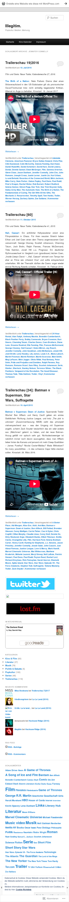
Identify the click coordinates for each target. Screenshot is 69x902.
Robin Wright (39, 832)
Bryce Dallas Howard (42, 160)
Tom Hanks (48, 195)
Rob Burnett (38, 184)
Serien (8, 675)
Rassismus (18, 832)
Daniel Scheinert (28, 166)
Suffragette (38, 565)
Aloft (34, 525)
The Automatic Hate (31, 189)
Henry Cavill (17, 542)
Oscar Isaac (30, 827)
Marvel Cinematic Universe (17, 551)
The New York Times (37, 861)
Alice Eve (27, 525)
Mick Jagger (24, 359)
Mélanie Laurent (22, 554)
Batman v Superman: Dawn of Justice (30, 527)
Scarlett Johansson (48, 365)
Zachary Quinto (27, 198)
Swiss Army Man (13, 189)
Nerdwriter (56, 823)
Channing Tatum (19, 342)
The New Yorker (16, 861)
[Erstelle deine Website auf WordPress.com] (34, 3)
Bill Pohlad (48, 528)
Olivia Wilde (36, 359)
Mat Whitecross (38, 551)
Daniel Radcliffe (12, 166)
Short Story (13, 847)
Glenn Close (10, 172)
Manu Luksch (57, 353)
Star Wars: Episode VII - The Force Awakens (24, 852)
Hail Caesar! (26, 348)
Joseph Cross (20, 175)
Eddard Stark (11, 783)
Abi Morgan (16, 525)
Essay (49, 783)
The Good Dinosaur (49, 371)
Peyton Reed (40, 557)
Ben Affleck (36, 528)
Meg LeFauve (11, 359)
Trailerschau (27, 158)
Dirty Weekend (12, 536)
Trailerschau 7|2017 (41, 690)
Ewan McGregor (33, 169)
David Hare (42, 166)
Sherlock (17, 368)
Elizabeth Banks (33, 536)
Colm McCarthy (27, 163)
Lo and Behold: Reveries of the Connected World (27, 178)
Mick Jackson (57, 178)
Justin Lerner (34, 175)
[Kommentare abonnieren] (6, 754)
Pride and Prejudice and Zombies (26, 362)
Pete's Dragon (11, 184)
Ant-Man (41, 525)
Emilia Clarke (40, 783)
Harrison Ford (38, 539)
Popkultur (10, 672)
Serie (60, 365)
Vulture (39, 867)
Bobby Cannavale (33, 339)
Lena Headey (23, 353)
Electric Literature (26, 783)
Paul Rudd (56, 181)
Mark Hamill (53, 548)
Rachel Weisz (25, 184)
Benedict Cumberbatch (49, 336)
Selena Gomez (11, 186)
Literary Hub (53, 805)
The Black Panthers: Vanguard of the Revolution (33, 369)
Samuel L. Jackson (25, 836)
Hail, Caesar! (12, 232)
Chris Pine (57, 160)
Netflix (9, 827)
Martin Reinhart (28, 356)
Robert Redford (52, 184)
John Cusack (50, 545)
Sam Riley (33, 365)
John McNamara (44, 350)
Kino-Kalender (25, 41)
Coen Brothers (49, 342)
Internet (49, 800)
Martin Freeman (12, 356)
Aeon (20, 770)
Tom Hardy (53, 861)
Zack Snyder (18, 568)
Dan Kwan (55, 163)
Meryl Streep (37, 554)
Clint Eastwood (12, 163)
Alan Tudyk (17, 336)
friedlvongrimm (22, 699)
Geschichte (37, 795)
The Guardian (28, 856)
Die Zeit (51, 779)
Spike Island (17, 562)
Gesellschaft (51, 796)
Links (40, 805)
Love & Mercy (40, 548)
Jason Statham (24, 172)
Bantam (44, 775)
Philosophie (56, 827)
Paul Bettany (48, 359)
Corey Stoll (45, 534)
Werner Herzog (12, 198)
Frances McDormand (53, 345)
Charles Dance (35, 342)
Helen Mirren (39, 348)
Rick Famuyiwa (29, 560)
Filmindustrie (32, 790)
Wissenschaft (49, 867)
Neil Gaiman (43, 823)
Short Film (44, 842)
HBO (25, 800)
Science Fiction (13, 842)
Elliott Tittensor (48, 536)
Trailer (57, 195)
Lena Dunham (28, 805)
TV (29, 867)
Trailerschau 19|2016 (22, 62)
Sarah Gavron (43, 560)
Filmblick (21, 790)
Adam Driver (11, 770)
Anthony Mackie (30, 336)
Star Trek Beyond (48, 186)
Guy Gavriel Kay (15, 630)
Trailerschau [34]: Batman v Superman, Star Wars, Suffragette (27, 395)
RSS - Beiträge (15, 747)
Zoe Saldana (40, 198)
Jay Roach (51, 348)
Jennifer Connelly (40, 172)
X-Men (58, 867)
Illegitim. (13, 25)
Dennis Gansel (18, 169)
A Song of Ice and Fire (21, 775)
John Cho (53, 172)
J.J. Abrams (50, 542)
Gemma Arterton (54, 169)
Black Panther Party (14, 339)
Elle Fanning (32, 345)
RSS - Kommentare (17, 754)
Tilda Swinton (24, 373)
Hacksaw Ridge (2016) (39, 720)
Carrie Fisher (34, 531)
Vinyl (40, 373)
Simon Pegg (24, 186)
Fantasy (56, 783)
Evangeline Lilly (19, 539)
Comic (43, 779)
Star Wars (28, 562)
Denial (8, 169)
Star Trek (35, 186)
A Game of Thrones (37, 770)
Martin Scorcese (43, 356)
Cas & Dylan (47, 531)
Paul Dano (46, 181)
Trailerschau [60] (19, 214)
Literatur (9, 662)
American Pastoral (23, 160)
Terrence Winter (44, 368)
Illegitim (18, 729)
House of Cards (37, 800)
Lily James (35, 353)
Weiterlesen (12, 151)
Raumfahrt (28, 832)
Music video (15, 822)
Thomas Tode (11, 373)
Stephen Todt (26, 565)
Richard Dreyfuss (13, 560)
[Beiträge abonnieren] (6, 747)
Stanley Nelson (29, 368)
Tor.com (10, 867)
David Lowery (54, 166)
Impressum (41, 41)
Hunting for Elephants (34, 542)
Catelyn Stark (32, 779)
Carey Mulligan (20, 531)
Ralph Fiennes (48, 362)
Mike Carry (10, 181)
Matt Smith (57, 356)
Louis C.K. (45, 353)
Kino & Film (11, 658)
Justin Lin (45, 175)
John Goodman (29, 350)
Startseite (10, 41)
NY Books (18, 827)
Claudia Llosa (32, 534)
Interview (56, 800)
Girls (60, 795)
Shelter (8, 368)
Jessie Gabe (37, 545)
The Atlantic (12, 856)
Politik (9, 832)
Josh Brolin (10, 353)
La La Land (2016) (40, 699)
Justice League (27, 548)
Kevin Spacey (12, 805)
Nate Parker (21, 181)
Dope (22, 536)
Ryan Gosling (11, 836)
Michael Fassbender (53, 817)
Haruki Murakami (13, 800)
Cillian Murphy (19, 534)
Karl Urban (56, 175)
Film (44, 169)
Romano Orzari (21, 365)
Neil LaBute (49, 554)
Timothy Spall (36, 195)
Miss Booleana (21, 690)
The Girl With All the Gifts (39, 192)
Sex (35, 842)
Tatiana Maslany (52, 565)
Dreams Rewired (18, 345)
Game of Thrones (50, 790)
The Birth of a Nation (17, 81)
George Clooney (12, 348)
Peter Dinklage (44, 827)
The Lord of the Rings (47, 856)
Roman (52, 832)
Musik (8, 665)
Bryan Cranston (49, 339)
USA (33, 867)
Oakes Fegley (34, 181)
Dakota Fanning (42, 163)
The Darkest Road (14, 627)
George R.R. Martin (18, 795)
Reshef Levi (52, 557)
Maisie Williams (28, 812)
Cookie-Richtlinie (23, 889)
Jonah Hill (57, 350)
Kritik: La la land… (23, 708)
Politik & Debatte (13, 668)
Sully (59, 186)
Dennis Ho (55, 534)
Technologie (50, 852)
